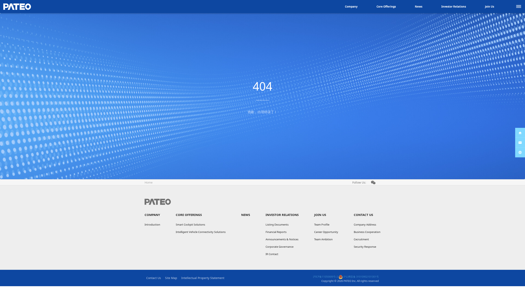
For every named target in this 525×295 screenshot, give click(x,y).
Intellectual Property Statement (202, 278)
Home (149, 182)
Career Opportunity (326, 232)
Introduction (152, 224)
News (418, 6)
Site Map (171, 278)
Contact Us (363, 215)
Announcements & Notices (282, 239)
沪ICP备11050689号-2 (325, 276)
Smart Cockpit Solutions (190, 224)
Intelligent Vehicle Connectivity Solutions (201, 232)
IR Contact (272, 254)
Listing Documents (277, 224)
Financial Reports (276, 232)
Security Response (365, 246)
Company (351, 6)
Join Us (489, 6)
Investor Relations (453, 6)
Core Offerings (386, 6)
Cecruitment (361, 239)
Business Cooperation (367, 232)
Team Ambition (323, 239)
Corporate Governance (279, 246)
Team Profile (321, 224)
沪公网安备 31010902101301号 (361, 276)
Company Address (365, 224)
